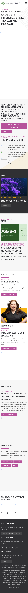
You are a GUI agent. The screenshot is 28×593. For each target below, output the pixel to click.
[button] (26, 3)
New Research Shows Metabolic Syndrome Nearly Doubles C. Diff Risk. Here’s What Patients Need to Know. (13, 254)
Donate (18, 462)
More (15, 465)
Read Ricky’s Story (9, 348)
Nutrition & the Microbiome (10, 243)
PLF (23, 245)
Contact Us (6, 131)
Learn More (6, 264)
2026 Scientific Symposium (13, 201)
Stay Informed (7, 462)
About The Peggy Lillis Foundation (14, 126)
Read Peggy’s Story (9, 414)
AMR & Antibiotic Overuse (12, 244)
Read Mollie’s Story (9, 294)
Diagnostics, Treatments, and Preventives (12, 245)
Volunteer (6, 465)
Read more (6, 205)
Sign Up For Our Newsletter (12, 533)
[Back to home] (11, 3)
